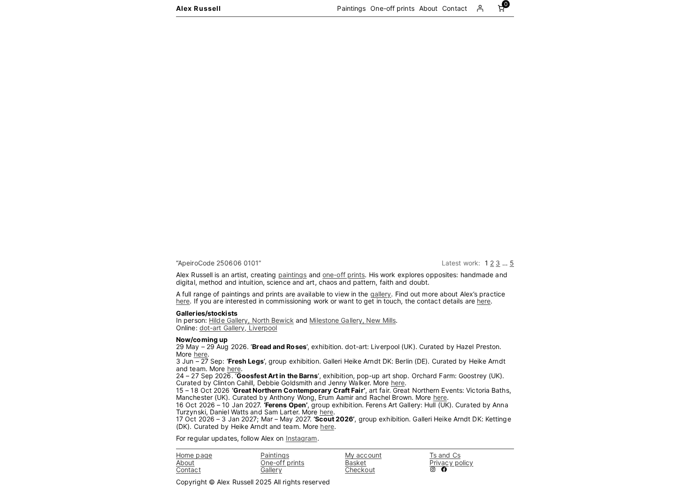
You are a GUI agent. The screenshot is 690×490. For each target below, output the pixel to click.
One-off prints (282, 463)
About (185, 463)
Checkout (360, 470)
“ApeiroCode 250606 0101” (218, 262)
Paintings (275, 455)
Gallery (271, 470)
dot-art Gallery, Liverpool (238, 328)
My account (363, 455)
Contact (188, 470)
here (183, 301)
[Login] (480, 8)
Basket (356, 463)
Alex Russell (198, 8)
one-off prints (343, 275)
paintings (292, 275)
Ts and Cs (444, 455)
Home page (194, 455)
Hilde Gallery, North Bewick (251, 320)
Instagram (301, 438)
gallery (380, 294)
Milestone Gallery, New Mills (352, 320)
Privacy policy (451, 463)
